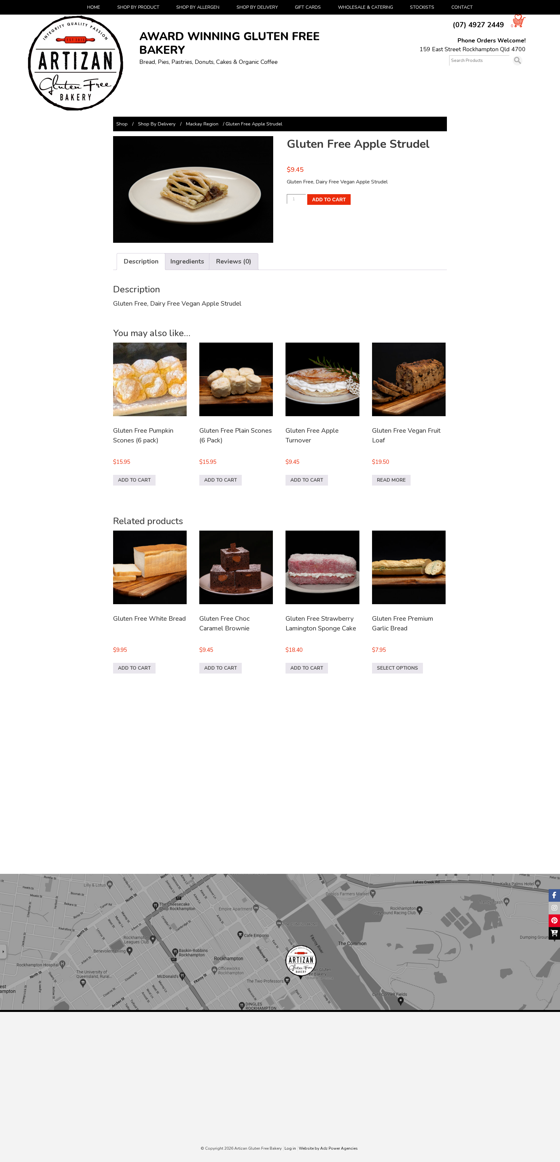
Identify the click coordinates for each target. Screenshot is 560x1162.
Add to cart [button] (134, 480)
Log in (290, 1148)
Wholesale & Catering (365, 7)
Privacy (329, 1132)
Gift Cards (308, 7)
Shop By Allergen (197, 7)
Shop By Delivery (257, 7)
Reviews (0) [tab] (233, 261)
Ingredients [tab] (187, 261)
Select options (397, 668)
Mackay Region (202, 124)
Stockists (422, 7)
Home (93, 7)
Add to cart (329, 199)
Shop (122, 124)
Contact (462, 7)
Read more (391, 480)
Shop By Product (138, 7)
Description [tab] (140, 261)
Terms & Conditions (343, 1125)
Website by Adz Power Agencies (328, 1148)
